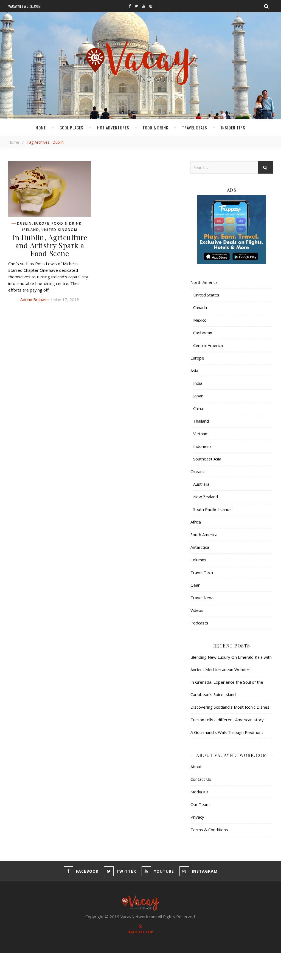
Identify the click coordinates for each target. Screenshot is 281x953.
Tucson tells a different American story (227, 719)
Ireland (30, 229)
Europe (41, 223)
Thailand (201, 421)
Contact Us (200, 779)
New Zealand (205, 496)
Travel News (202, 597)
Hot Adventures (113, 128)
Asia (194, 370)
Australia (201, 484)
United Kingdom (59, 229)
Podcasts (199, 623)
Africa (195, 522)
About (196, 766)
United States (206, 295)
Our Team (200, 804)
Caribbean (202, 332)
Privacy (197, 817)
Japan (198, 395)
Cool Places (71, 128)
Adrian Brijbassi (34, 299)
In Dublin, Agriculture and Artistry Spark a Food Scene (49, 245)
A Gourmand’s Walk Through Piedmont (226, 732)
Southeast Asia (207, 459)
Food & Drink (155, 128)
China (198, 408)
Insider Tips (233, 128)
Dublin (24, 223)
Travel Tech (201, 572)
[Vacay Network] (141, 63)
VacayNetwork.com (24, 6)
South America (203, 534)
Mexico (200, 320)
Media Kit (199, 791)
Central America (208, 345)
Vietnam (201, 433)
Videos (196, 610)
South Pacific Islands (212, 509)
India (197, 383)
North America (204, 282)
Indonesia (202, 446)
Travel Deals (194, 128)
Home (41, 128)
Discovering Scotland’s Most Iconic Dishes (229, 707)
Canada (200, 307)
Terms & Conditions (209, 829)
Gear (195, 585)
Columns (198, 559)
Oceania (198, 471)
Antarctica (199, 547)
